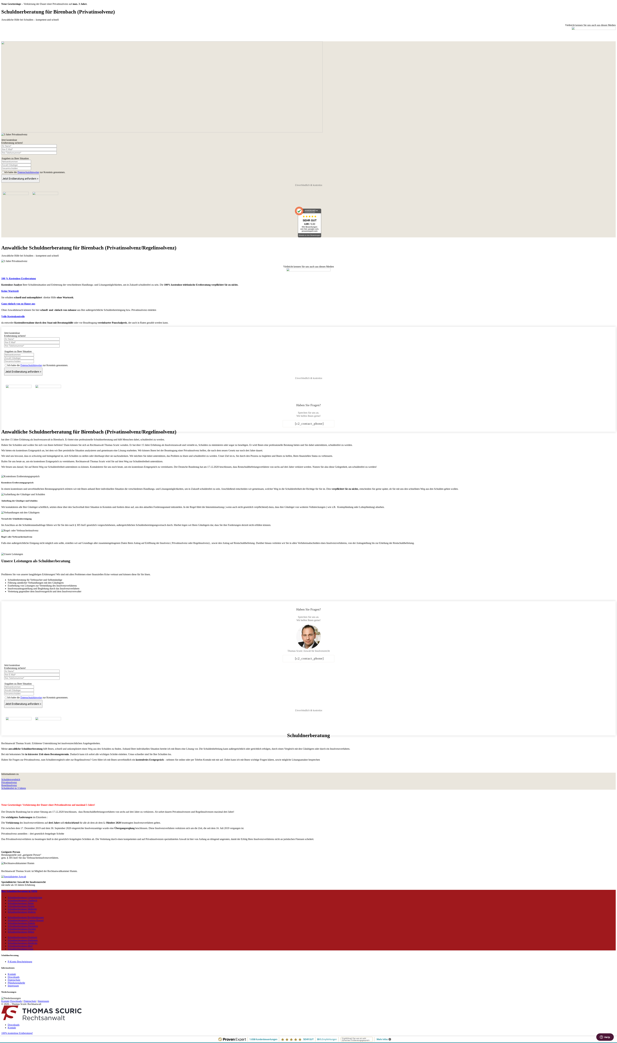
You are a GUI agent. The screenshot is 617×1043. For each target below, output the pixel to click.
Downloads (13, 977)
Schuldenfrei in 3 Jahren (13, 788)
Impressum (13, 985)
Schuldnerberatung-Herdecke (22, 943)
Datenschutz (14, 980)
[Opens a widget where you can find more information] (605, 1037)
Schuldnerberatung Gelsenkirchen (25, 897)
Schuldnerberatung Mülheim (22, 909)
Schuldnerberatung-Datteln (21, 923)
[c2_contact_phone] (309, 423)
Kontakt (12, 974)
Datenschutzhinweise (28, 172)
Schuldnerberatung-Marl (20, 946)
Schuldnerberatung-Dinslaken (23, 926)
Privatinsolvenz (9, 782)
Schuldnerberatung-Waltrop (22, 912)
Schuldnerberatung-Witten (21, 931)
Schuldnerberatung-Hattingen (23, 940)
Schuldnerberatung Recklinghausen (26, 917)
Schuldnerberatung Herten (21, 906)
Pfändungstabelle (16, 982)
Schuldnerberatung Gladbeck (22, 900)
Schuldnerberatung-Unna (20, 949)
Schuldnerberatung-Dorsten (22, 929)
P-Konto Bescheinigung (20, 961)
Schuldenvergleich (10, 779)
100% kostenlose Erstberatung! (17, 1033)
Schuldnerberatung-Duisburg (22, 937)
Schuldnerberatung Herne (21, 903)
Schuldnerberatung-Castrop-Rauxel (26, 920)
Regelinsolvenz (9, 785)
